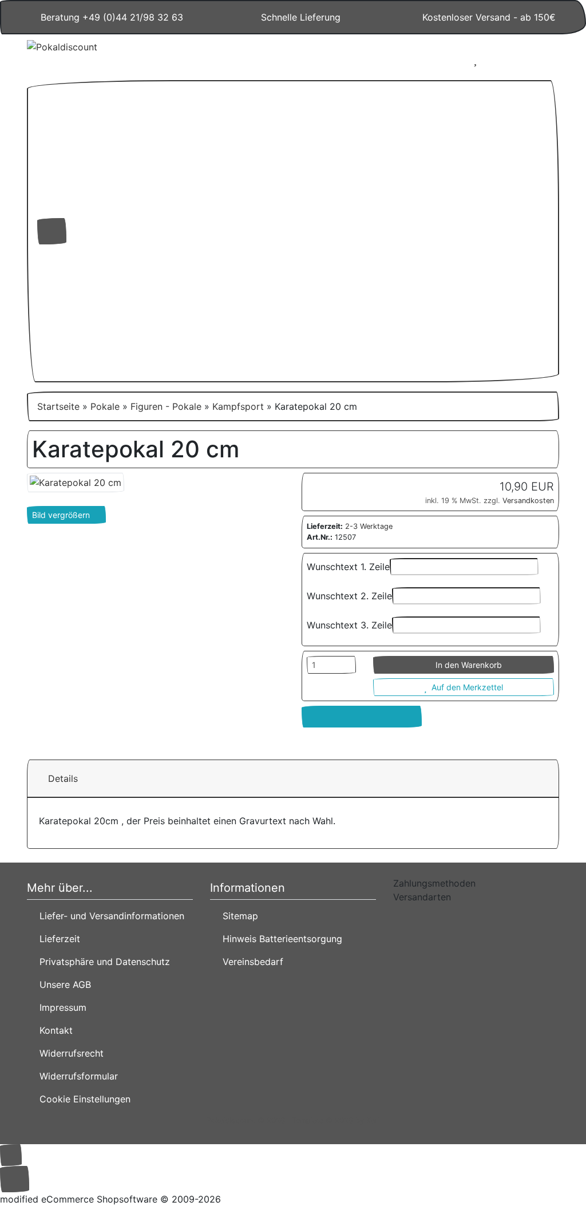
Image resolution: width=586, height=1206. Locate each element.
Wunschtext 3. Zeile (349, 625)
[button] (441, 59)
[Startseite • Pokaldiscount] (109, 55)
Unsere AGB (62, 984)
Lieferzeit (57, 938)
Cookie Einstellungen (82, 1099)
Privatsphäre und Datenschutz (102, 961)
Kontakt (53, 1030)
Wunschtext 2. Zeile (349, 596)
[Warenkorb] (509, 59)
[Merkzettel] (475, 59)
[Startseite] (411, 59)
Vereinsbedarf (250, 961)
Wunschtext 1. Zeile (348, 566)
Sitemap (237, 916)
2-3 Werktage (369, 526)
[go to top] (11, 1154)
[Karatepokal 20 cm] (75, 481)
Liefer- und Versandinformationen (109, 916)
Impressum (60, 1007)
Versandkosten (528, 500)
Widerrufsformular (76, 1076)
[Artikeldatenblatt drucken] (362, 716)
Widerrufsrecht (69, 1053)
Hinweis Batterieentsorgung (279, 938)
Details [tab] (63, 778)
